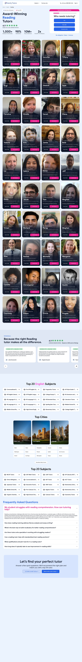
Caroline (7, 114)
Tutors (4, 7)
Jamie (45, 142)
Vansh (45, 114)
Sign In (76, 3)
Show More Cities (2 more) (41, 462)
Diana (64, 114)
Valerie (7, 142)
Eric (25, 142)
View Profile (7, 64)
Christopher (28, 285)
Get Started (15, 64)
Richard (26, 228)
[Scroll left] (5, 366)
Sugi (6, 86)
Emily (6, 199)
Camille (7, 285)
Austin (65, 285)
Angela (65, 313)
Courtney (8, 313)
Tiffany (65, 57)
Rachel (26, 256)
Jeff (64, 171)
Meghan (65, 199)
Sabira (26, 171)
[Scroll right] (76, 366)
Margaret (66, 256)
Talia (25, 86)
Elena (45, 171)
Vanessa (46, 285)
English (7, 7)
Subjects (36, 3)
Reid (64, 142)
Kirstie (26, 114)
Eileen (26, 313)
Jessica (46, 85)
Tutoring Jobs (44, 3)
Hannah (26, 57)
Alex (6, 256)
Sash (64, 86)
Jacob (26, 199)
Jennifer (46, 57)
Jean (6, 57)
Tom (44, 199)
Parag (45, 228)
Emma (45, 313)
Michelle (46, 256)
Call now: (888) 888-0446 (67, 3)
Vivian (6, 228)
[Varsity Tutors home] (11, 3)
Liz (5, 171)
